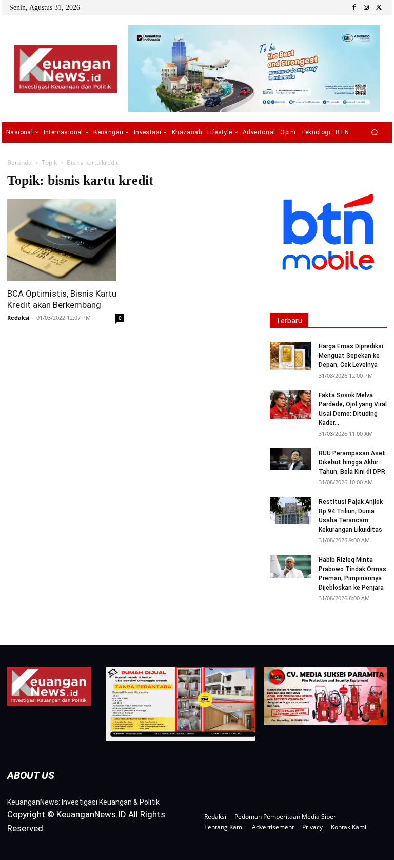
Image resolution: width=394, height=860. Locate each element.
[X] (378, 8)
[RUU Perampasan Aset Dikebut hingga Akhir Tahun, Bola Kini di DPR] (290, 459)
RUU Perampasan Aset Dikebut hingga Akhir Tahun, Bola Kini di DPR (352, 462)
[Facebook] (354, 8)
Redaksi (18, 317)
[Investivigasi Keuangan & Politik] (65, 69)
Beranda (19, 162)
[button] (375, 133)
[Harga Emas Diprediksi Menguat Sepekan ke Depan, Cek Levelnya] (290, 356)
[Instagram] (366, 8)
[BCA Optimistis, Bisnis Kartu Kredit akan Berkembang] (65, 240)
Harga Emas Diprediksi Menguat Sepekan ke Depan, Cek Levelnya (351, 355)
